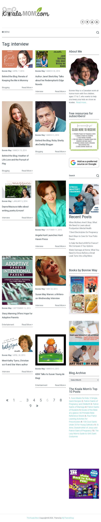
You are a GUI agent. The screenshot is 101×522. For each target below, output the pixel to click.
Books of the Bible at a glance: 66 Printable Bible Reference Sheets (83, 413)
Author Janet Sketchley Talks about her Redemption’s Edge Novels (49, 80)
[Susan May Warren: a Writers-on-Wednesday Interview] (50, 271)
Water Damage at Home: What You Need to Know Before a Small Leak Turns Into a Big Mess (84, 253)
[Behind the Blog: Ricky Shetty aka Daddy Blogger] (50, 116)
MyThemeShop (68, 518)
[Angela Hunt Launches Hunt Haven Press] (50, 204)
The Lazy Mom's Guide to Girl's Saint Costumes (84, 433)
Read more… (81, 102)
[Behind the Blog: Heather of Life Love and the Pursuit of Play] (17, 124)
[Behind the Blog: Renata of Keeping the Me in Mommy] (17, 59)
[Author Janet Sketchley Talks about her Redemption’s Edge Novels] (50, 59)
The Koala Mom (33, 518)
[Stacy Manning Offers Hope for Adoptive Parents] (17, 280)
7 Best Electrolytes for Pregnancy (83, 232)
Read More (27, 87)
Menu (7, 32)
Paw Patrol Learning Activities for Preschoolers (83, 419)
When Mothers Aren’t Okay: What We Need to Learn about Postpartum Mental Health (83, 225)
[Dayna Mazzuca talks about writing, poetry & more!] (17, 189)
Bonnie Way (6, 71)
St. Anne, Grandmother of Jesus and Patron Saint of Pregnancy (84, 428)
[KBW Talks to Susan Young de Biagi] (50, 349)
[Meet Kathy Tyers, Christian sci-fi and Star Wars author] (17, 343)
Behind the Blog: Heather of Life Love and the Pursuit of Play (15, 159)
